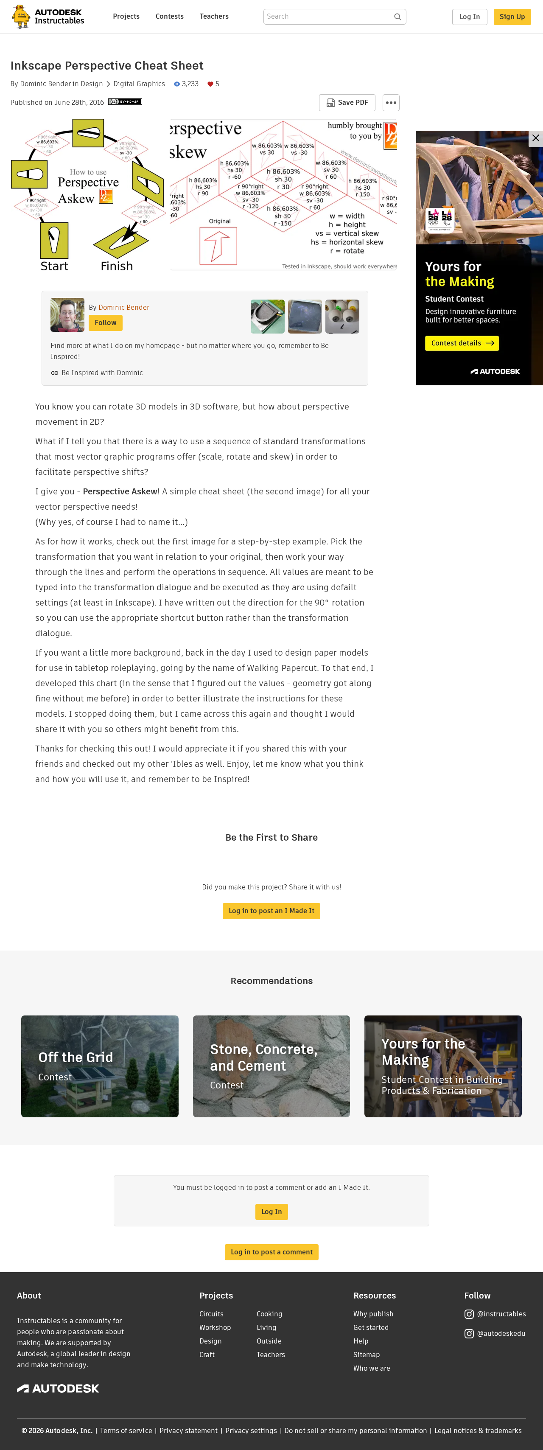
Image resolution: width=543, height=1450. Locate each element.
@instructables (501, 1314)
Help (361, 1341)
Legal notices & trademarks (478, 1431)
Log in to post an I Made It (271, 911)
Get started (371, 1327)
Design (92, 84)
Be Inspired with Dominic (102, 373)
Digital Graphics (139, 84)
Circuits (211, 1314)
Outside (269, 1341)
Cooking (270, 1314)
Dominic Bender (45, 84)
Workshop (215, 1327)
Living (267, 1327)
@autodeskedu (501, 1333)
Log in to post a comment (272, 1252)
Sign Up (512, 17)
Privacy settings (251, 1431)
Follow (106, 323)
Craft (207, 1355)
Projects (126, 16)
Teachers (214, 16)
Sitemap (366, 1355)
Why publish (373, 1314)
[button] (391, 102)
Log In (469, 17)
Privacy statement (189, 1431)
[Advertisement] (479, 258)
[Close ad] (536, 139)
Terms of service (126, 1431)
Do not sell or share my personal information (355, 1431)
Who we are (371, 1368)
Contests (170, 16)
